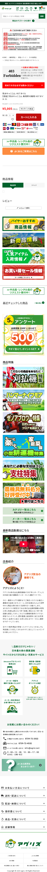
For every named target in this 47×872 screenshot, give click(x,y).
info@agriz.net (32, 748)
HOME (4, 57)
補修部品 (12, 57)
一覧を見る (37, 303)
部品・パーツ (22, 57)
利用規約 (35, 861)
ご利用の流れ (11, 856)
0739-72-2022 (31, 739)
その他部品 (33, 57)
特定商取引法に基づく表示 (11, 865)
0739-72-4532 (25, 743)
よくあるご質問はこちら (23, 151)
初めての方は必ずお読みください (19, 85)
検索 (42, 16)
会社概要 (11, 861)
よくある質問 (35, 856)
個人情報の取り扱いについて (35, 865)
